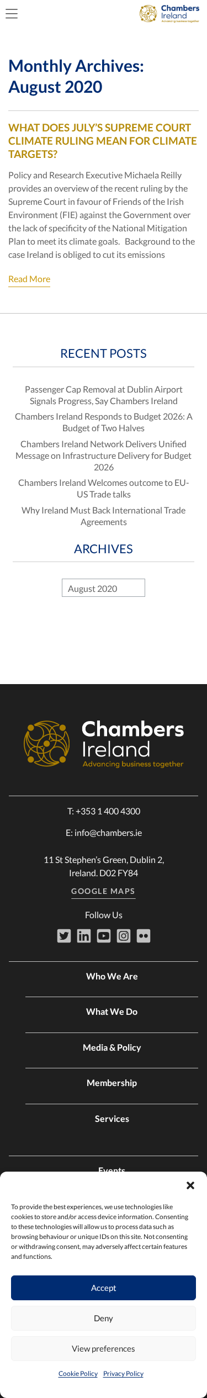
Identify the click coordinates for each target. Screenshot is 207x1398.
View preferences (103, 1348)
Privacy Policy (123, 1373)
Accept (103, 1288)
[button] (190, 1185)
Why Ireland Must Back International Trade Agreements (103, 516)
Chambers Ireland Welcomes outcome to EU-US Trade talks (103, 488)
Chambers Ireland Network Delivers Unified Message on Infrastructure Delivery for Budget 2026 (103, 455)
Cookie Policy (78, 1373)
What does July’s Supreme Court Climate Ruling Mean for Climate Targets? (102, 140)
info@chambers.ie (108, 832)
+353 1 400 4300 (108, 811)
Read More (29, 278)
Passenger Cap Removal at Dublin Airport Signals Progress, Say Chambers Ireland (104, 395)
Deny (103, 1318)
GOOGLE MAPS (103, 891)
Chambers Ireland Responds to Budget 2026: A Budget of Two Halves (104, 422)
